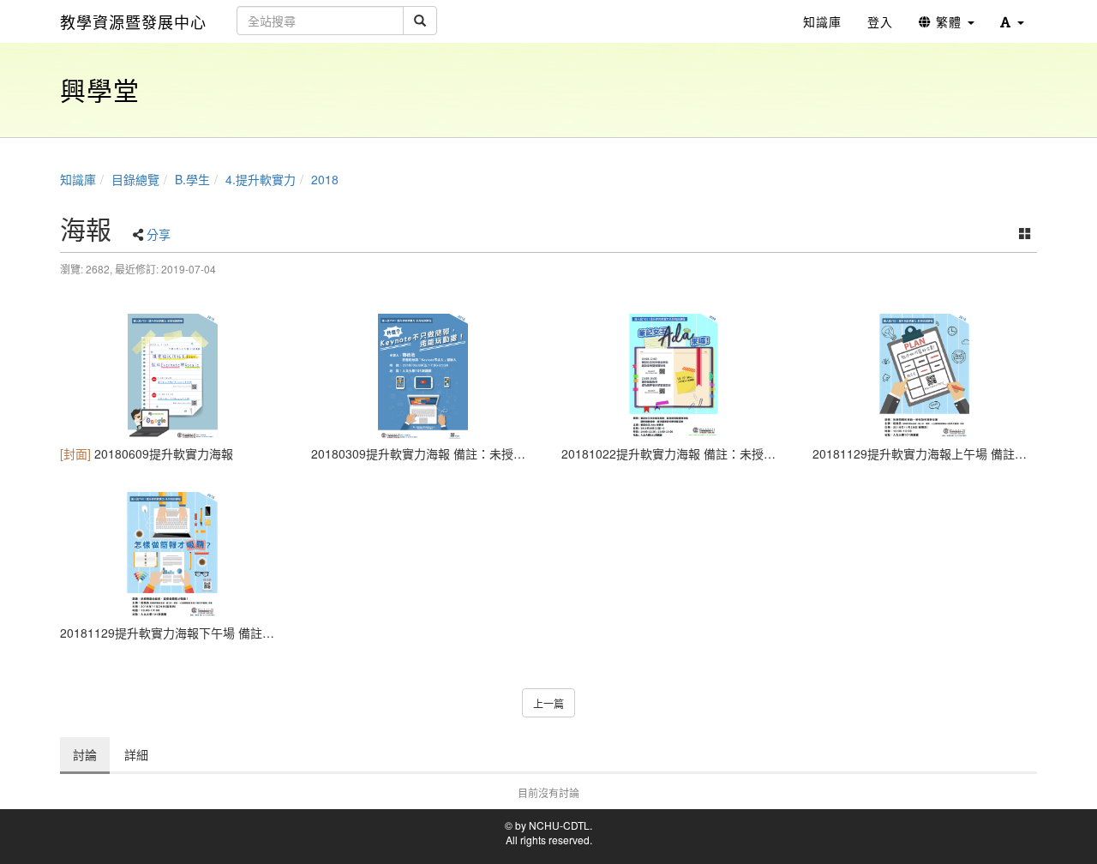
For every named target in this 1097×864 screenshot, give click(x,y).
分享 (159, 234)
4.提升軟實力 (260, 179)
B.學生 (192, 179)
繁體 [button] (949, 21)
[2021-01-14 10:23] (424, 377)
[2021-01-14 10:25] (674, 377)
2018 (325, 179)
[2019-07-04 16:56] (172, 377)
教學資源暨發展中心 (133, 21)
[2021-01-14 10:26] (925, 377)
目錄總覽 (135, 179)
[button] (1012, 21)
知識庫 (78, 179)
